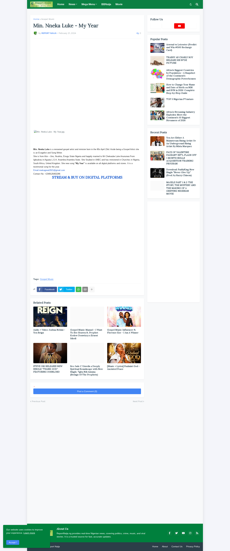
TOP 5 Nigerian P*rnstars (179, 99)
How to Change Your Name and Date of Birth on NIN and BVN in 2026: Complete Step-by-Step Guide (180, 89)
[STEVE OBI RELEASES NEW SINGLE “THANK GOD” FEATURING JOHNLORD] (50, 353)
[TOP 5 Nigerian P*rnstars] (157, 102)
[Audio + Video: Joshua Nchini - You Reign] (50, 317)
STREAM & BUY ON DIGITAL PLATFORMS (87, 177)
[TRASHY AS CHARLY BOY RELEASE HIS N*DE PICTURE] (157, 61)
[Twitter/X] (167, 26)
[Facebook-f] (155, 26)
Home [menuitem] (60, 4)
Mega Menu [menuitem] (88, 4)
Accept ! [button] (13, 542)
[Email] (85, 289)
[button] (190, 4)
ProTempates (67, 546)
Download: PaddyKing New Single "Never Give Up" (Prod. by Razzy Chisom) (180, 172)
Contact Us (176, 546)
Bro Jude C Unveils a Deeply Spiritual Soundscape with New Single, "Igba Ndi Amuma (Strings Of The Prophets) (86, 370)
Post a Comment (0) (87, 391)
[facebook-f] (169, 533)
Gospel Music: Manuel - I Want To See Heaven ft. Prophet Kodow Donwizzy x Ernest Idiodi (86, 334)
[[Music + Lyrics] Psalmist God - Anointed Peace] (124, 353)
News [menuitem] (72, 4)
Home (36, 19)
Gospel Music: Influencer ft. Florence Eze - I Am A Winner (122, 331)
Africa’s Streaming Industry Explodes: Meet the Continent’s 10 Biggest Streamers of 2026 (180, 116)
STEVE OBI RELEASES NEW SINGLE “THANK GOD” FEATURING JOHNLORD (47, 369)
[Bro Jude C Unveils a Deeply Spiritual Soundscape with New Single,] (87, 353)
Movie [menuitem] (119, 4)
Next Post (138, 401)
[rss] (197, 533)
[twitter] (176, 533)
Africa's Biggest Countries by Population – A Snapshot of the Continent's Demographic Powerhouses (181, 74)
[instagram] (190, 533)
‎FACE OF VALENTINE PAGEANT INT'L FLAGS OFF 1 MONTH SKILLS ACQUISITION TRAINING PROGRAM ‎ (181, 158)
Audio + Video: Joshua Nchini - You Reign (49, 331)
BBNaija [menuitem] (106, 4)
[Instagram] (191, 26)
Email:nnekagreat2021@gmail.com (49, 170)
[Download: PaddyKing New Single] (157, 173)
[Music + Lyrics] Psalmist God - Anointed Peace (123, 367)
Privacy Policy (193, 546)
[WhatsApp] (78, 289)
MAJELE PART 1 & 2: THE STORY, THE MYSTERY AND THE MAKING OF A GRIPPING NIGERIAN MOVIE (181, 188)
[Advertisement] (87, 84)
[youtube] (179, 26)
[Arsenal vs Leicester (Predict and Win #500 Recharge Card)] (157, 48)
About (165, 546)
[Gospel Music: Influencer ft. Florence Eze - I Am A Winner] (124, 317)
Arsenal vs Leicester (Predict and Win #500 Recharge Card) (181, 47)
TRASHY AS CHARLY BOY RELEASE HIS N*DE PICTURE (179, 60)
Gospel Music (47, 19)
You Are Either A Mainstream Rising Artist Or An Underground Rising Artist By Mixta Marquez (181, 142)
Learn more (29, 533)
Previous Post (38, 401)
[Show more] (92, 289)
